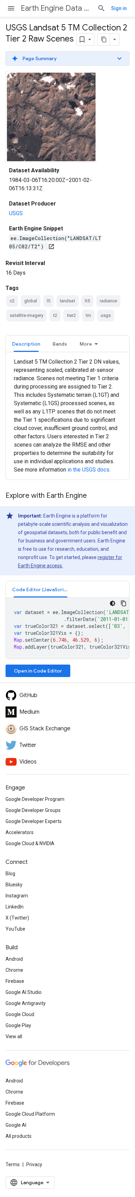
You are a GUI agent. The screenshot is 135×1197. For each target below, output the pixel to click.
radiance (108, 300)
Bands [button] (60, 344)
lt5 (87, 300)
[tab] (26, 344)
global (30, 300)
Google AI (16, 1125)
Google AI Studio (24, 992)
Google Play (18, 1025)
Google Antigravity (26, 1003)
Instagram (17, 895)
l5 (48, 300)
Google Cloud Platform (30, 1114)
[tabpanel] (67, 416)
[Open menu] (11, 8)
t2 (55, 315)
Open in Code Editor (38, 671)
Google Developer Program (35, 799)
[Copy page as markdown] (104, 39)
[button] (67, 58)
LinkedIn (15, 907)
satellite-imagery (26, 315)
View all (14, 1036)
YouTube (15, 929)
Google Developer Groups (33, 810)
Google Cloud (20, 1014)
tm (88, 315)
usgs (106, 315)
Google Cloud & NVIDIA (30, 843)
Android (14, 959)
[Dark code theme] (112, 603)
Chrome (14, 970)
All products (19, 1136)
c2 (12, 300)
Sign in (119, 8)
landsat (67, 300)
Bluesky (14, 884)
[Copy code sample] (123, 603)
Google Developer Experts (34, 821)
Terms (13, 1164)
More (86, 344)
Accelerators (20, 832)
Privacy (34, 1164)
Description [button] (26, 344)
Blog (10, 873)
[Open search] (101, 8)
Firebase (15, 981)
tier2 (71, 315)
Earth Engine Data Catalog (56, 8)
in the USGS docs (88, 469)
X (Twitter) (17, 918)
